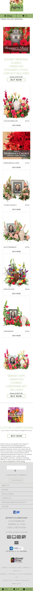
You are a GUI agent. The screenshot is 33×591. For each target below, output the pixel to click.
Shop (9, 15)
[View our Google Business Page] (18, 513)
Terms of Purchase (22, 580)
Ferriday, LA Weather (7, 574)
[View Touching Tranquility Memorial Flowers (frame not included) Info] (16, 187)
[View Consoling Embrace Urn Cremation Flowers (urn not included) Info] (16, 103)
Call (6, 589)
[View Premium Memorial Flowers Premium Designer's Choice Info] (16, 145)
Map (17, 589)
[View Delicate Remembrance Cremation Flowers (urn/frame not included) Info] (16, 229)
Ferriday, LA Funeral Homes (11, 567)
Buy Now (16, 79)
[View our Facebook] (14, 513)
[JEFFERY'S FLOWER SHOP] (16, 11)
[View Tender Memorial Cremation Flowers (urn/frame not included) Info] (16, 313)
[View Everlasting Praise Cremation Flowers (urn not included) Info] (16, 271)
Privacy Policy (8, 580)
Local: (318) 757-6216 (16, 527)
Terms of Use (16, 583)
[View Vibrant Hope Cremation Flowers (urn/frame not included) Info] (16, 357)
